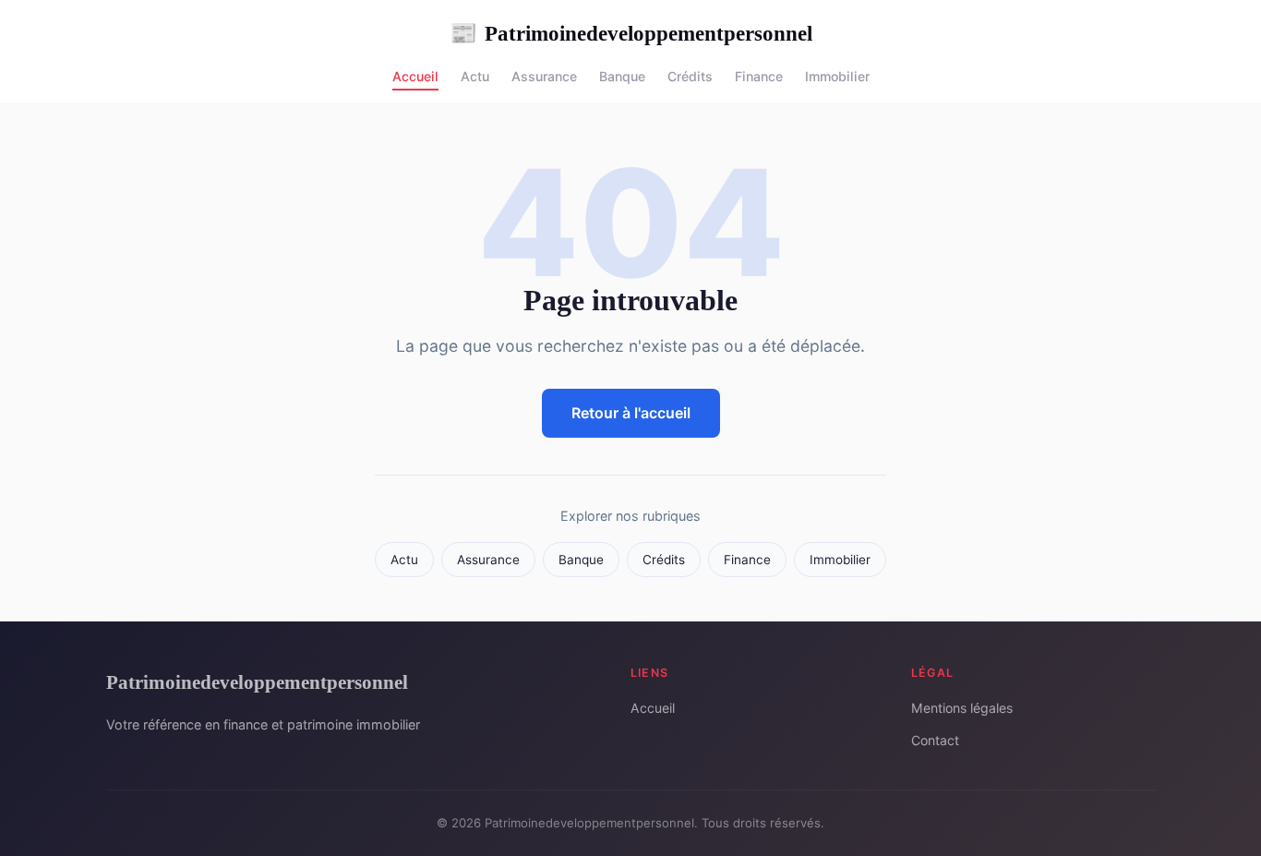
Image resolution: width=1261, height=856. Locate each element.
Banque (622, 76)
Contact (935, 740)
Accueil (415, 76)
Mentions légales (962, 708)
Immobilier (837, 76)
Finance (759, 76)
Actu (475, 76)
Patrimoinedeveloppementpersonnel (631, 33)
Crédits (690, 76)
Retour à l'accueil (631, 413)
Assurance (544, 76)
